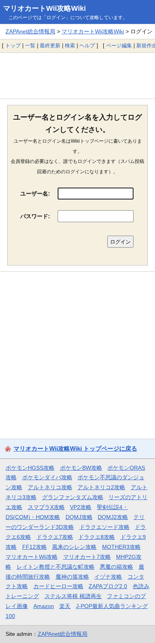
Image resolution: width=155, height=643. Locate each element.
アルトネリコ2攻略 (101, 487)
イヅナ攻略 (108, 576)
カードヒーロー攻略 (58, 586)
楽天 (64, 606)
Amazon (43, 606)
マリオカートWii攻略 (32, 557)
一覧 (30, 45)
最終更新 (50, 45)
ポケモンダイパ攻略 (47, 477)
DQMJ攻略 (79, 517)
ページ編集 (119, 45)
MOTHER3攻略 (121, 547)
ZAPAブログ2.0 (108, 586)
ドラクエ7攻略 (55, 537)
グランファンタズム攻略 (72, 497)
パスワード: (35, 216)
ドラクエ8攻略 (96, 537)
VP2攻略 (80, 507)
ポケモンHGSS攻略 (30, 468)
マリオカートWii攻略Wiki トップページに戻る (75, 448)
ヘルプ (87, 45)
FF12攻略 (34, 547)
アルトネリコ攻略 (50, 487)
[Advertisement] (77, 75)
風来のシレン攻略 (74, 547)
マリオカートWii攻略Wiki (44, 8)
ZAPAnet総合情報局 (30, 31)
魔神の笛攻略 (72, 576)
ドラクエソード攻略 (104, 527)
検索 (70, 45)
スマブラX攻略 (46, 507)
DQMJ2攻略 (113, 517)
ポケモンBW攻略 (81, 468)
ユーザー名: (35, 193)
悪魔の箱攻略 (116, 567)
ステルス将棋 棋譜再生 (73, 596)
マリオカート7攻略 (87, 557)
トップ (13, 45)
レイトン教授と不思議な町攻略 (56, 567)
